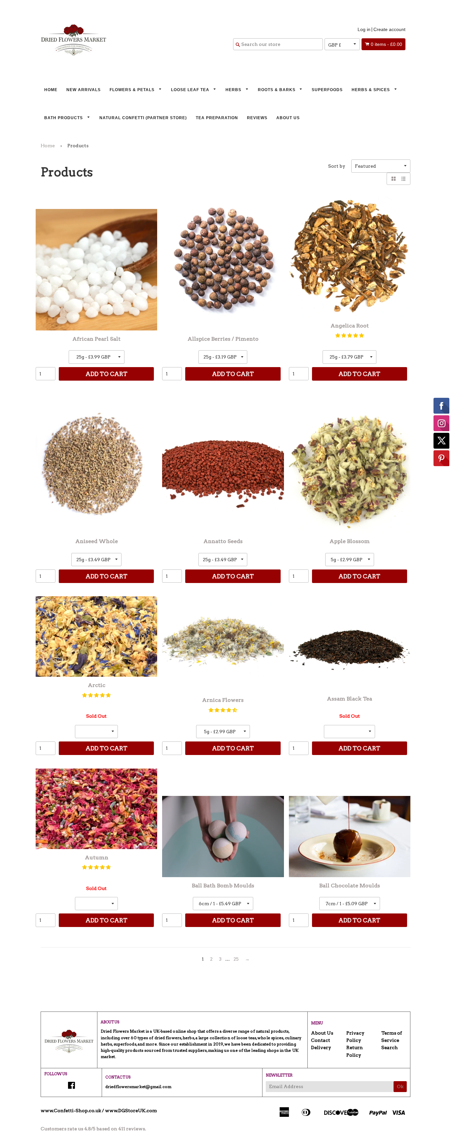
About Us (288, 118)
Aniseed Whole (96, 541)
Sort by (336, 166)
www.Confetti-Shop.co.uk (71, 1110)
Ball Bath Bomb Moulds (223, 885)
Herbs (234, 89)
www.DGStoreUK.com (131, 1110)
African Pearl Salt (96, 339)
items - (386, 44)
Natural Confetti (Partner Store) (143, 118)
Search (389, 1047)
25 (236, 959)
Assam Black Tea (349, 699)
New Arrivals (83, 89)
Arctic (96, 685)
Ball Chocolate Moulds (349, 885)
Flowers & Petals (133, 89)
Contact (320, 1040)
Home (50, 89)
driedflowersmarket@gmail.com (138, 1086)
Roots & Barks (277, 89)
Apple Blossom (350, 541)
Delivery (321, 1047)
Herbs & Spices (371, 89)
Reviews (257, 118)
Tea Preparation (217, 118)
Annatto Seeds (223, 541)
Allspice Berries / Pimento (223, 339)
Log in (364, 29)
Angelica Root (349, 326)
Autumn (96, 857)
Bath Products (64, 118)
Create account (389, 29)
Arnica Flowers (223, 700)
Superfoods (327, 89)
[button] (349, 335)
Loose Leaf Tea (191, 89)
